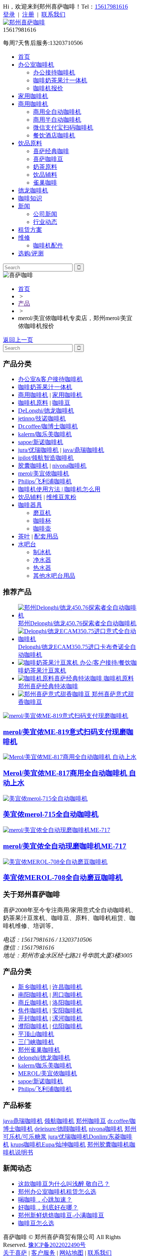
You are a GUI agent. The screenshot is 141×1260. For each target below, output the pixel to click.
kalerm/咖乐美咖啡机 (45, 434)
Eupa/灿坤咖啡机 (64, 1144)
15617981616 (111, 6)
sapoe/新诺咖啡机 (40, 442)
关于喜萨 (15, 1253)
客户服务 (43, 1253)
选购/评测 (31, 253)
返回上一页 (18, 340)
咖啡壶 (42, 528)
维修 (24, 237)
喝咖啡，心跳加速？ (45, 1199)
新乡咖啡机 (33, 987)
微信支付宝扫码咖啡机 (63, 127)
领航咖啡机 (59, 1121)
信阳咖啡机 (67, 1026)
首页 (24, 57)
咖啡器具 (30, 505)
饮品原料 (30, 143)
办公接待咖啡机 (54, 72)
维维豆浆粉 (61, 497)
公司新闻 (45, 214)
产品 (24, 303)
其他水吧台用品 (54, 576)
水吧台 (27, 544)
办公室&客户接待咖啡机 (50, 379)
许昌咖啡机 (67, 987)
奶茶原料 (45, 167)
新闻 (24, 206)
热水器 (42, 568)
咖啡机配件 (48, 245)
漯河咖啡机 (67, 1018)
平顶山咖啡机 (36, 1034)
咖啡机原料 (33, 403)
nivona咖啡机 (69, 465)
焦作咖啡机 (33, 1010)
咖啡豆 (61, 403)
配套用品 (46, 536)
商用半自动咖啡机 (57, 119)
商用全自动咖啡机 (57, 112)
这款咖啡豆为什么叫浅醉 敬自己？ (64, 1184)
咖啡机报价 (48, 88)
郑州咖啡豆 (91, 1121)
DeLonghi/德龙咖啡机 (46, 410)
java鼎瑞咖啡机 (23, 1121)
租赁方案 (30, 230)
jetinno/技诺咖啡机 (42, 418)
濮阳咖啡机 (33, 1026)
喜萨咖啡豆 (48, 159)
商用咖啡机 (33, 104)
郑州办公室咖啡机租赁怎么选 (57, 1191)
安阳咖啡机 (67, 1010)
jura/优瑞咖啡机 (38, 450)
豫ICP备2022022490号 (57, 1245)
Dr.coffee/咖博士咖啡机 (48, 426)
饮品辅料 (45, 174)
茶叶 (24, 536)
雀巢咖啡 (45, 182)
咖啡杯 (42, 520)
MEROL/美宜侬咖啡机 (47, 1073)
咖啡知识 (30, 198)
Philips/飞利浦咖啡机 (45, 481)
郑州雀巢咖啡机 (39, 1050)
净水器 (42, 560)
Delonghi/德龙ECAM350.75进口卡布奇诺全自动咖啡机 (77, 651)
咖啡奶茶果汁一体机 (60, 80)
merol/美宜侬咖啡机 (43, 473)
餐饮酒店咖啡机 (54, 135)
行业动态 (45, 222)
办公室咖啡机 (36, 64)
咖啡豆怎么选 (36, 1223)
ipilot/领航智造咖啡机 (46, 458)
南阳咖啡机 (33, 995)
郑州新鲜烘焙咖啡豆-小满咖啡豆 (61, 1215)
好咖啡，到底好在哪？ (48, 1207)
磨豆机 (42, 513)
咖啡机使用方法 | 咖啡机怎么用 (59, 489)
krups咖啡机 (26, 1144)
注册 (28, 14)
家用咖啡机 (33, 96)
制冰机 (42, 552)
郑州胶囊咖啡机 (108, 1144)
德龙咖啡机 (33, 190)
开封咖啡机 (33, 1018)
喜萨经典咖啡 (51, 151)
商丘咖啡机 (33, 1002)
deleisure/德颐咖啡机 (61, 1129)
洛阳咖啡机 (67, 1002)
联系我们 (53, 14)
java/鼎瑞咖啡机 (83, 450)
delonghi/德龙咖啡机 (44, 1057)
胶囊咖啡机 (33, 465)
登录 (9, 14)
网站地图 (71, 1253)
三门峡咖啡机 (36, 1042)
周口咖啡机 (67, 995)
